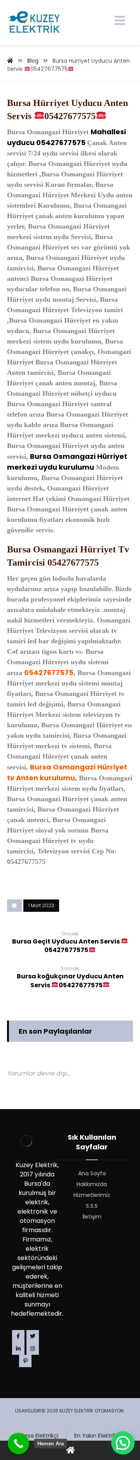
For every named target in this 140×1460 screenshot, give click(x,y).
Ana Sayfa (92, 1173)
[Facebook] (18, 1336)
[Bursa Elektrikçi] (34, 22)
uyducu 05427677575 (47, 142)
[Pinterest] (25, 1361)
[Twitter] (32, 1336)
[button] (123, 1443)
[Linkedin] (18, 1348)
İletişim (92, 1217)
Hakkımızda (92, 1184)
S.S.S (92, 1206)
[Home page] (10, 61)
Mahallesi (108, 132)
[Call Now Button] (18, 1443)
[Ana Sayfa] (70, 1450)
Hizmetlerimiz (92, 1195)
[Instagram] (32, 1348)
